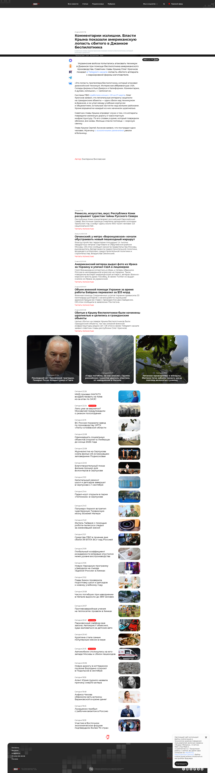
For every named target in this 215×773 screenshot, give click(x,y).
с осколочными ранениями (109, 130)
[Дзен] (150, 59)
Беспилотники (94, 55)
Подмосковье (98, 4)
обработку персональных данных (184, 754)
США (87, 55)
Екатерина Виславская (93, 159)
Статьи (85, 4)
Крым (101, 55)
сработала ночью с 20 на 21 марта (107, 95)
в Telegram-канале (97, 72)
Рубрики (111, 4)
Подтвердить (181, 764)
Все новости (73, 4)
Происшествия (79, 55)
